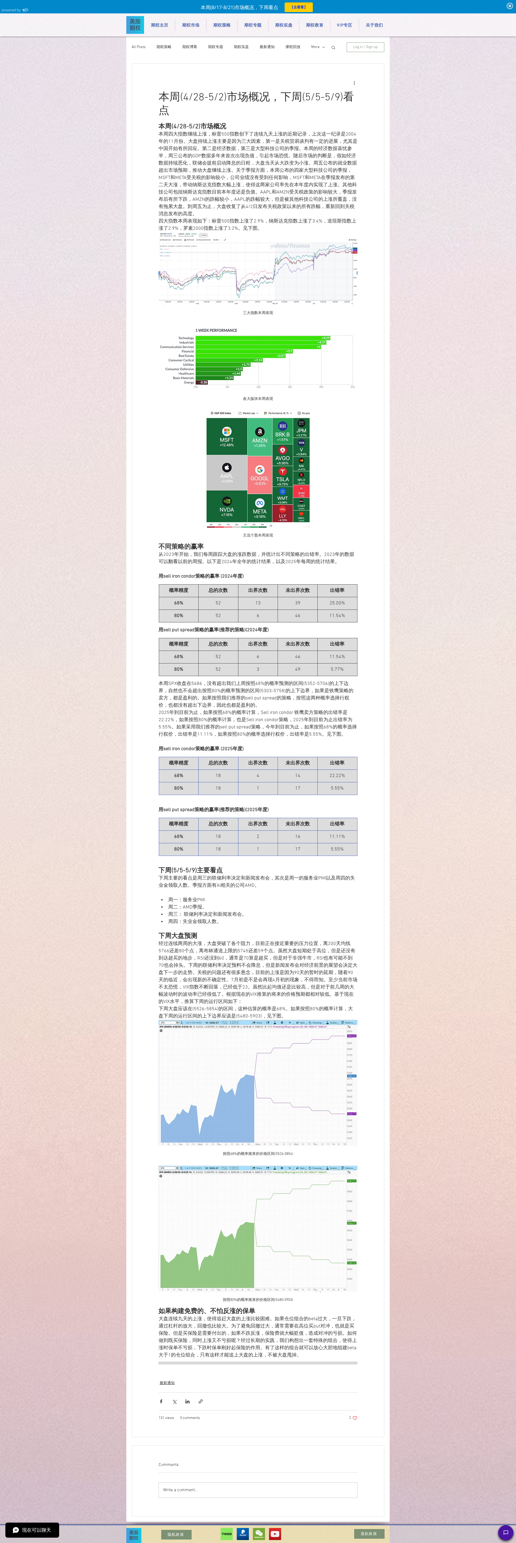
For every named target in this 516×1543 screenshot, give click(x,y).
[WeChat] (259, 1534)
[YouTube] (275, 1534)
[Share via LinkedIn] (187, 1401)
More (315, 47)
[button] (333, 47)
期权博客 (189, 47)
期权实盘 (241, 47)
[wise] (227, 1534)
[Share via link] (200, 1401)
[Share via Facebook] (161, 1401)
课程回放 (292, 47)
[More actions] (354, 83)
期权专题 (215, 47)
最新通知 (267, 47)
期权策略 (163, 47)
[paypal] (243, 1534)
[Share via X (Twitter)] (174, 1401)
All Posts (139, 47)
